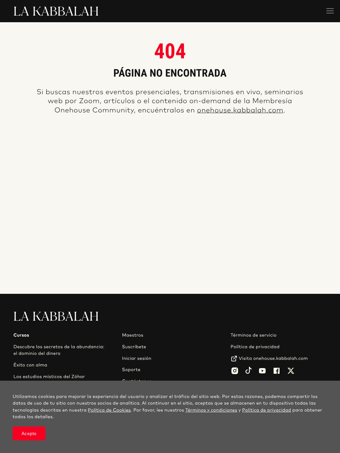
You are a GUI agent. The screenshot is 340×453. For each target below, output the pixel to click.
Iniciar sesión (136, 358)
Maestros (132, 335)
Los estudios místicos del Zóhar (49, 376)
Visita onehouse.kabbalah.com (273, 358)
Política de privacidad (255, 347)
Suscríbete (134, 347)
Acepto (29, 433)
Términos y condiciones (211, 410)
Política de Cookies (109, 410)
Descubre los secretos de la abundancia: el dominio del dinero (58, 350)
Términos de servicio (254, 335)
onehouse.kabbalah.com (240, 110)
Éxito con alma (30, 365)
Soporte (131, 369)
